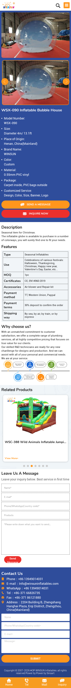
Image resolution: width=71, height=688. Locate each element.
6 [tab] (43, 466)
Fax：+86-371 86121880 (24, 597)
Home (9, 684)
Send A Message (38, 204)
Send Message (12, 560)
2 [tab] (28, 466)
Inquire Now (38, 214)
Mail (44, 684)
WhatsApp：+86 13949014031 (28, 588)
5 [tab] (39, 466)
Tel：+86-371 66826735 (23, 593)
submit (35, 658)
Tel (26, 684)
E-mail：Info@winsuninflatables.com (33, 583)
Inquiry (62, 684)
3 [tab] (32, 466)
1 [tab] (24, 466)
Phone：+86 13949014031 (25, 579)
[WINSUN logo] (8, 5)
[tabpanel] (35, 428)
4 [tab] (35, 466)
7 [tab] (47, 466)
